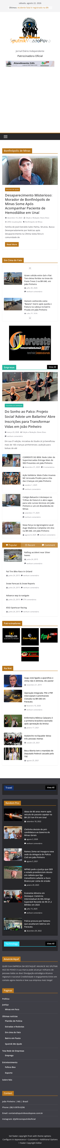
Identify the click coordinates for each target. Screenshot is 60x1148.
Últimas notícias (10, 1016)
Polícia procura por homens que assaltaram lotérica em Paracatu (37, 924)
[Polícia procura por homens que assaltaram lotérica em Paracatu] (13, 926)
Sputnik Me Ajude (12, 189)
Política (5, 998)
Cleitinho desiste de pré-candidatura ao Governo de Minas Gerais (37, 832)
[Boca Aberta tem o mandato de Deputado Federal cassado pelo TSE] (13, 755)
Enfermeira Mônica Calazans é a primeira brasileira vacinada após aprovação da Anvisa (38, 720)
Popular (13, 545)
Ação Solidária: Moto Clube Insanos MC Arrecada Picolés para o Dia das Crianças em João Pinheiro (39, 478)
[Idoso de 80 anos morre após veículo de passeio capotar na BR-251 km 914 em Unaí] (13, 816)
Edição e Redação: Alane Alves (37, 218)
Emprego (9, 1055)
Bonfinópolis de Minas (33, 222)
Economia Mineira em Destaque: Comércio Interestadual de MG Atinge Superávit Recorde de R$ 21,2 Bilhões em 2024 (38, 899)
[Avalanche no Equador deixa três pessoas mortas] (13, 739)
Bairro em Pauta (13, 1038)
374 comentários (29, 599)
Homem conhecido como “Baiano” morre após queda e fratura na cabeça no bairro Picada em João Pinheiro (38, 305)
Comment (50, 545)
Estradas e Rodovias (14, 1026)
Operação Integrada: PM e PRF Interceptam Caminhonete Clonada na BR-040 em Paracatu (38, 697)
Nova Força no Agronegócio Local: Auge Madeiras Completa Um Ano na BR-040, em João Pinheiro (38, 528)
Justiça (5, 1004)
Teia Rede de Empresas (14, 406)
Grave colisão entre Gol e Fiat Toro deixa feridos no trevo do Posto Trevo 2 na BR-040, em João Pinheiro (38, 279)
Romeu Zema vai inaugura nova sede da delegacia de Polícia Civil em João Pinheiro (39, 854)
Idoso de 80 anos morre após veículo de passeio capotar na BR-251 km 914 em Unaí (38, 814)
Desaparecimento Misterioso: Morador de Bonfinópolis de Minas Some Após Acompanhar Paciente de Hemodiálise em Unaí (28, 204)
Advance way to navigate (17, 595)
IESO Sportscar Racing (16, 607)
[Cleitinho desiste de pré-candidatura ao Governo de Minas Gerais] (13, 836)
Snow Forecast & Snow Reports (20, 583)
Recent (31, 545)
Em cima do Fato (13, 1032)
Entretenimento (9, 1062)
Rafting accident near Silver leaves (37, 554)
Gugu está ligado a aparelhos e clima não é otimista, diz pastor (39, 679)
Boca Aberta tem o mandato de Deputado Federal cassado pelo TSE (39, 753)
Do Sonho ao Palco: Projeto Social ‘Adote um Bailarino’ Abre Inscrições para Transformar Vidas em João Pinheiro (30, 419)
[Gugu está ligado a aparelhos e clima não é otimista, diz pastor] (13, 681)
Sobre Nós (7, 1079)
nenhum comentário (34, 291)
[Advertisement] (30, 101)
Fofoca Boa (10, 1067)
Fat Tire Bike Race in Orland (19, 571)
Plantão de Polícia (13, 1021)
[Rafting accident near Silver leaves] (13, 555)
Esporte (8, 1072)
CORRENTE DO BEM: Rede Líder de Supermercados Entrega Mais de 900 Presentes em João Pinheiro (39, 460)
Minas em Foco (12, 1009)
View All (52, 367)
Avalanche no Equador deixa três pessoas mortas (37, 737)
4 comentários (48, 467)
